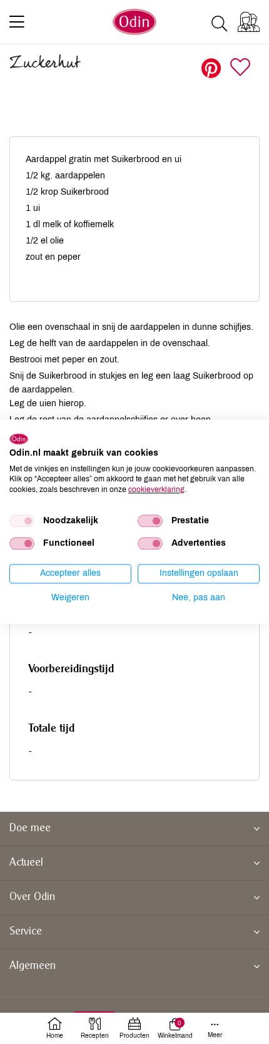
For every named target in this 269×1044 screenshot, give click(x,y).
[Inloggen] (249, 22)
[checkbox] (21, 520)
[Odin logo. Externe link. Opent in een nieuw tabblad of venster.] (18, 438)
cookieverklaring (156, 489)
